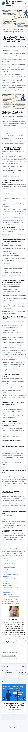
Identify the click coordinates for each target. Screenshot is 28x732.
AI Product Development (9, 563)
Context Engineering (8, 569)
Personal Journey (7, 585)
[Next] (24, 698)
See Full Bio (13, 647)
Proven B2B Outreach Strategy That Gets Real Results (21, 670)
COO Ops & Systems (8, 572)
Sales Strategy (6, 590)
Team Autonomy (16, 658)
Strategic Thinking (7, 594)
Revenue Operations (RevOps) (10, 587)
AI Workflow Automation (9, 567)
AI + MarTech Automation (9, 561)
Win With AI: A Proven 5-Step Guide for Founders (7, 669)
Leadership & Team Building (14, 35)
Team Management (6, 660)
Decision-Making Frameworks (9, 655)
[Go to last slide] (4, 698)
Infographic (6, 576)
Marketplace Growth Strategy (10, 581)
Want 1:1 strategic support (10, 599)
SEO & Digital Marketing (9, 592)
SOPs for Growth (6, 658)
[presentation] (14, 692)
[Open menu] (25, 3)
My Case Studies (7, 583)
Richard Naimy (11, 43)
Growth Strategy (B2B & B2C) (10, 574)
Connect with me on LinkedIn (10, 601)
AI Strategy (5, 565)
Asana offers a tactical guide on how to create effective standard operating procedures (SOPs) (14, 218)
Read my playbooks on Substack (11, 603)
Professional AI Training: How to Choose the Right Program (14, 705)
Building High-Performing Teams (9, 652)
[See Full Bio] (17, 647)
